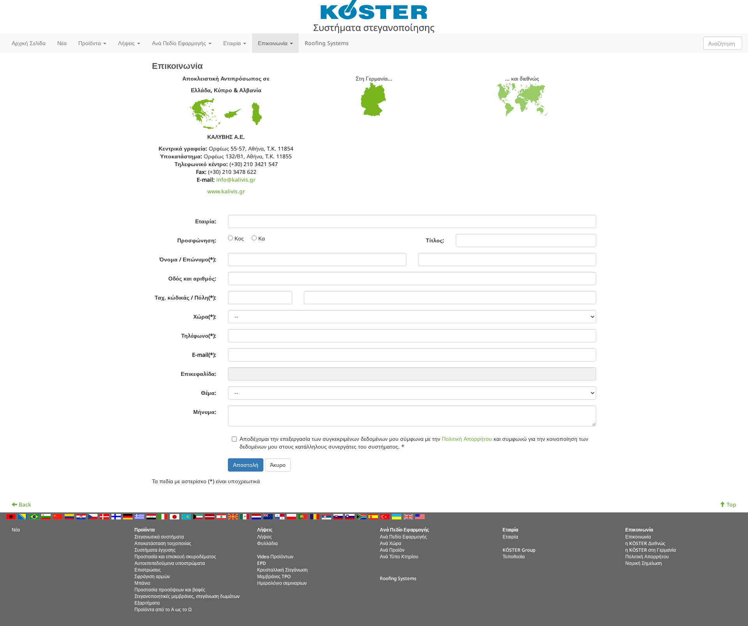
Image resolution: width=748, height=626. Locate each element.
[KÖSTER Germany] (374, 99)
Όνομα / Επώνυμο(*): (187, 259)
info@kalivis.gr (236, 179)
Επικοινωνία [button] (273, 43)
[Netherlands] (257, 516)
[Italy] (163, 516)
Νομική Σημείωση (643, 563)
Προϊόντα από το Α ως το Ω (163, 609)
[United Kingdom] (409, 516)
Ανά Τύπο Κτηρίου (399, 556)
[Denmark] (105, 516)
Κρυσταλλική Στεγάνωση (282, 569)
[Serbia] (327, 516)
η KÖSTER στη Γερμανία (650, 550)
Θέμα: (208, 392)
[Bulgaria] (47, 516)
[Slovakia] (339, 516)
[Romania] (315, 516)
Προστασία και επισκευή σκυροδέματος (175, 556)
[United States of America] (421, 516)
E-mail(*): (204, 354)
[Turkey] (386, 516)
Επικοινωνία (638, 536)
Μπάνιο (142, 583)
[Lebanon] (222, 516)
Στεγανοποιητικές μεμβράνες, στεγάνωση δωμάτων (187, 596)
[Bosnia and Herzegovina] (23, 516)
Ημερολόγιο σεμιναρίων (282, 583)
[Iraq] (152, 516)
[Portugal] (304, 516)
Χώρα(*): (204, 316)
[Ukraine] (397, 516)
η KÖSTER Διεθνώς (645, 543)
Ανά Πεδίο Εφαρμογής (403, 536)
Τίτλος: (435, 240)
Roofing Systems (327, 43)
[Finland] (117, 516)
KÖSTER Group (519, 550)
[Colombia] (70, 516)
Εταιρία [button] (232, 43)
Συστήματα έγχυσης (155, 550)
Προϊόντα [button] (90, 43)
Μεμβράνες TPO (274, 576)
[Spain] (374, 516)
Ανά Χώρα (390, 543)
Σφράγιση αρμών (152, 576)
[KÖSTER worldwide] (522, 99)
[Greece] (140, 516)
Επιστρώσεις (147, 569)
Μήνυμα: (204, 412)
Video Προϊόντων (275, 556)
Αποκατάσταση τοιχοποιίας (162, 543)
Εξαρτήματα (147, 603)
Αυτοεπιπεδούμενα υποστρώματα (169, 563)
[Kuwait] (199, 516)
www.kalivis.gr (226, 191)
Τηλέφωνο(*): (198, 335)
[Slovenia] (350, 516)
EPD (261, 563)
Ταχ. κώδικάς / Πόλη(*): (185, 297)
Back (24, 504)
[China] (58, 516)
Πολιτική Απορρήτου (467, 438)
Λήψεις (264, 536)
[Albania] (12, 516)
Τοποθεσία (514, 556)
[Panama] (280, 516)
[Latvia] (210, 516)
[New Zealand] (269, 516)
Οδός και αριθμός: (192, 278)
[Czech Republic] (93, 516)
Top (730, 504)
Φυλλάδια (267, 543)
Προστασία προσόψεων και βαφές (169, 589)
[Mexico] (245, 516)
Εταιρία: (205, 221)
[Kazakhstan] (187, 516)
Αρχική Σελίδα (29, 43)
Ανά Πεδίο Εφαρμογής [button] (180, 43)
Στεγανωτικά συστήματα (159, 536)
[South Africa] (362, 516)
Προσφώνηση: (196, 240)
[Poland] (292, 516)
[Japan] (175, 516)
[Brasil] (35, 516)
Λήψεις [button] (127, 43)
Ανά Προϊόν (392, 550)
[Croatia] (82, 516)
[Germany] (128, 516)
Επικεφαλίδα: (198, 373)
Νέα (62, 43)
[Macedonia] (234, 516)
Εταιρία (510, 536)
